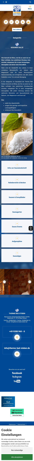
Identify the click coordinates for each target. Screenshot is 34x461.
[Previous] (4, 282)
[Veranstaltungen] (17, 22)
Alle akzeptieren (17, 457)
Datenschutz (21, 424)
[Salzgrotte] (17, 293)
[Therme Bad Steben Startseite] (17, 10)
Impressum (12, 424)
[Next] (30, 282)
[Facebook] (17, 373)
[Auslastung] (22, 22)
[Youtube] (17, 381)
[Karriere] (28, 22)
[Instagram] (17, 377)
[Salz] (17, 134)
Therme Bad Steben (8, 405)
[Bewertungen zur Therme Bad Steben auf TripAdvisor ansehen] (17, 412)
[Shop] (11, 22)
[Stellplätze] (6, 22)
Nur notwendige (17, 450)
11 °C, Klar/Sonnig (4, 2)
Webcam (6, 2)
